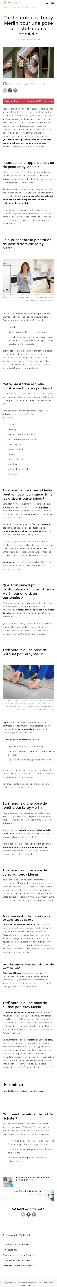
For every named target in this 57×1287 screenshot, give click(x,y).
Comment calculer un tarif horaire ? (19, 1255)
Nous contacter (10, 1250)
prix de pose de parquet (18, 739)
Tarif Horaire (22, 1283)
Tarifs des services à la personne (18, 1266)
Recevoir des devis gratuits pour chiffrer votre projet (29, 101)
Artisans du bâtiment (28, 40)
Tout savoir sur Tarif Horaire (16, 1244)
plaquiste (43, 507)
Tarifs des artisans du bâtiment (17, 1260)
